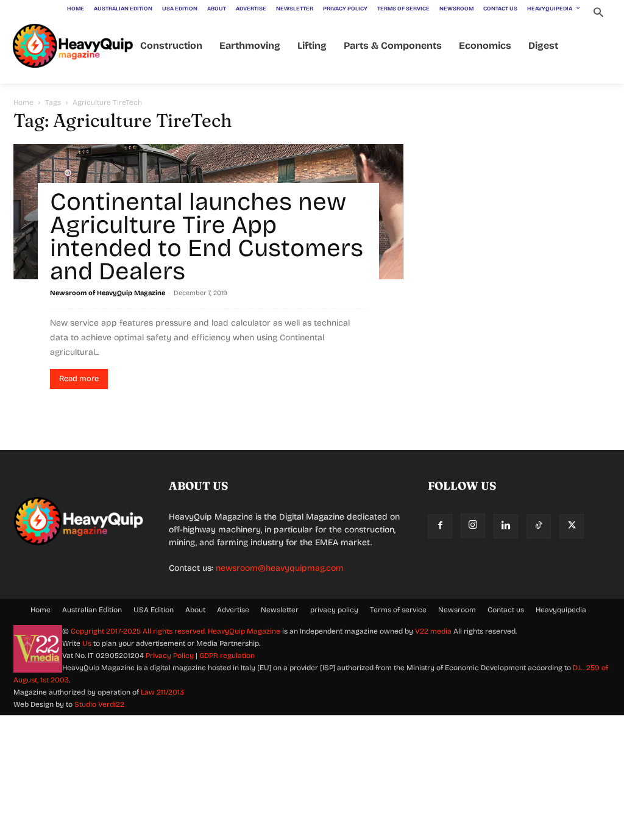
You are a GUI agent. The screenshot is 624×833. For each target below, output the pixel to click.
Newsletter (280, 610)
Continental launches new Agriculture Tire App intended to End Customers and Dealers (206, 236)
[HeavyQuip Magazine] (73, 46)
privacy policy (334, 610)
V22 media (433, 631)
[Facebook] (440, 526)
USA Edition (153, 610)
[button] (598, 13)
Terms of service (398, 610)
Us (86, 643)
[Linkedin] (506, 526)
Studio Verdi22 (99, 704)
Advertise (233, 610)
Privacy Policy (170, 655)
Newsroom (457, 610)
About (195, 610)
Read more (79, 379)
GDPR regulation (227, 655)
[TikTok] (538, 526)
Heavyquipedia (561, 610)
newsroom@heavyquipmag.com (280, 568)
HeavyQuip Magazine (244, 631)
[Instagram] (473, 525)
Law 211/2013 (162, 692)
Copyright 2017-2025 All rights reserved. (139, 631)
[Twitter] (571, 526)
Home (23, 102)
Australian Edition (92, 610)
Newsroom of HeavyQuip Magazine (107, 293)
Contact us (506, 610)
